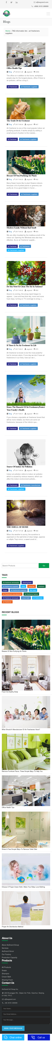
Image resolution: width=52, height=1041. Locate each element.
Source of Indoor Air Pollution (19, 466)
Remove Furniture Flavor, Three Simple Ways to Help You (22, 771)
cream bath (26, 598)
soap (23, 586)
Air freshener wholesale (11, 598)
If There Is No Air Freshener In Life (21, 345)
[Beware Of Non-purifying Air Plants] (26, 162)
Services (5, 948)
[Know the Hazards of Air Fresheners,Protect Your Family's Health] (26, 390)
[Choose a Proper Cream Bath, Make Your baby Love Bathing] (26, 869)
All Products (6, 967)
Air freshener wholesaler (11, 582)
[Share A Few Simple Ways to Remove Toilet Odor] (26, 830)
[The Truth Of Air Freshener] (26, 108)
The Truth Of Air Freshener (18, 120)
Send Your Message (13, 1028)
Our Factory (6, 954)
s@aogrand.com (42, 2)
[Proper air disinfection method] (26, 908)
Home (7, 31)
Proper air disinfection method (12, 926)
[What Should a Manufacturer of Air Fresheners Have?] (26, 712)
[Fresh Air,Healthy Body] (26, 672)
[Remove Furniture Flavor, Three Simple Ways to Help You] (26, 752)
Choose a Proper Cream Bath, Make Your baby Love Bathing (23, 887)
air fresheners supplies (10, 586)
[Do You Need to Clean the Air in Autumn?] (26, 273)
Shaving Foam (7, 980)
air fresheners (12, 87)
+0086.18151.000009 (41, 6)
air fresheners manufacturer (30, 485)
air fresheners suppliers (29, 87)
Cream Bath (6, 976)
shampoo (41, 586)
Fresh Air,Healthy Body (10, 692)
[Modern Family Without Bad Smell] (26, 215)
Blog (10, 72)
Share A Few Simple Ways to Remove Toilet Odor (19, 849)
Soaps (5, 590)
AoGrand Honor (8, 951)
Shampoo (5, 973)
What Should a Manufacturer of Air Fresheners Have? (21, 729)
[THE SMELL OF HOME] (26, 513)
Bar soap (33, 590)
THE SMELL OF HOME (17, 527)
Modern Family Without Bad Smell (21, 227)
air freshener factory (31, 594)
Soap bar (32, 586)
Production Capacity (9, 957)
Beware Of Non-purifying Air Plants (22, 175)
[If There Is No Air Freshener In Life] (26, 330)
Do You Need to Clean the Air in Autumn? (25, 286)
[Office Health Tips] (26, 54)
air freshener (12, 139)
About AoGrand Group (10, 945)
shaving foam (27, 582)
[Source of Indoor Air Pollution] (26, 452)
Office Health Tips (14, 68)
